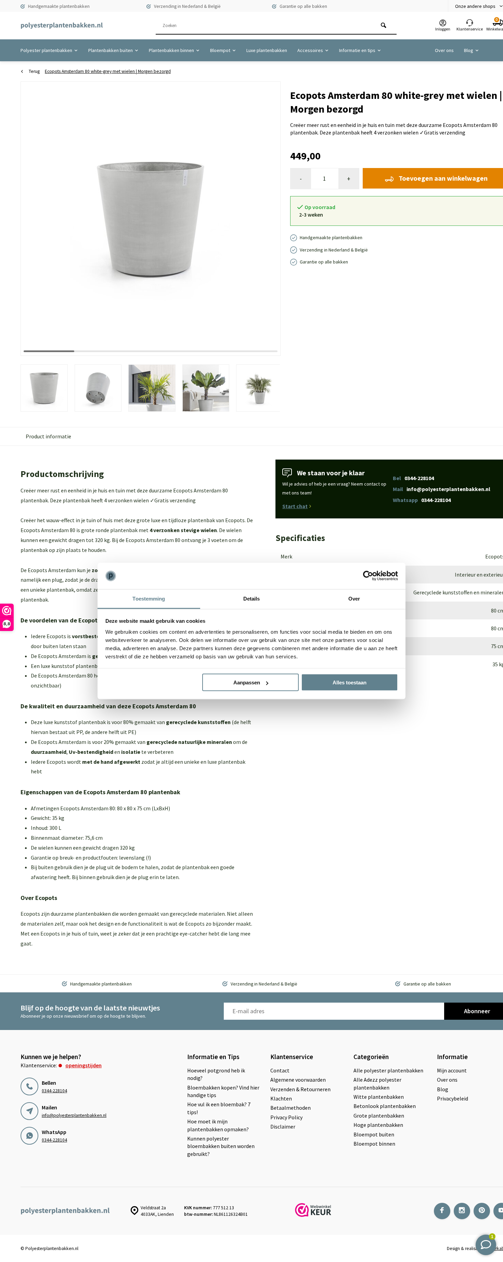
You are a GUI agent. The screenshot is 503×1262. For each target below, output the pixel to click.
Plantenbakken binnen (171, 50)
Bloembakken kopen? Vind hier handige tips (223, 1091)
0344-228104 (54, 1091)
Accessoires (310, 50)
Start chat (295, 506)
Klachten (281, 1098)
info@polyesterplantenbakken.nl (74, 1115)
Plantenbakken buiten (110, 50)
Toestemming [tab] (148, 598)
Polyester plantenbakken (46, 50)
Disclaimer (282, 1126)
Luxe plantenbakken (266, 50)
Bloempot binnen (374, 1143)
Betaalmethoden (290, 1107)
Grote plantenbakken (378, 1115)
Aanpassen (246, 682)
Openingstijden (83, 1065)
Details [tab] (251, 598)
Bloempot (220, 50)
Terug (34, 71)
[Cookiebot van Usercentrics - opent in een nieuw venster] (368, 576)
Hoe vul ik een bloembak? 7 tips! (218, 1108)
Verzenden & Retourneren (300, 1089)
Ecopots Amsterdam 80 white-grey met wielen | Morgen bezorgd (108, 71)
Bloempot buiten (373, 1134)
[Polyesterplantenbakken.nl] (62, 25)
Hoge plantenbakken (378, 1124)
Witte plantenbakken (378, 1096)
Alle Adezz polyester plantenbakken (377, 1083)
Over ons (444, 50)
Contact (279, 1070)
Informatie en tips (357, 50)
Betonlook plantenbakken (384, 1106)
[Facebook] (442, 1211)
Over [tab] (354, 598)
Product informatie (48, 436)
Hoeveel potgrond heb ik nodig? (216, 1074)
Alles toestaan (349, 682)
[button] (267, 218)
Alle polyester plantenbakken (388, 1070)
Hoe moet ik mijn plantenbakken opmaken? (218, 1125)
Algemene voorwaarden (298, 1079)
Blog (468, 50)
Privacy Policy (286, 1117)
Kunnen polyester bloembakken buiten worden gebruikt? (221, 1146)
